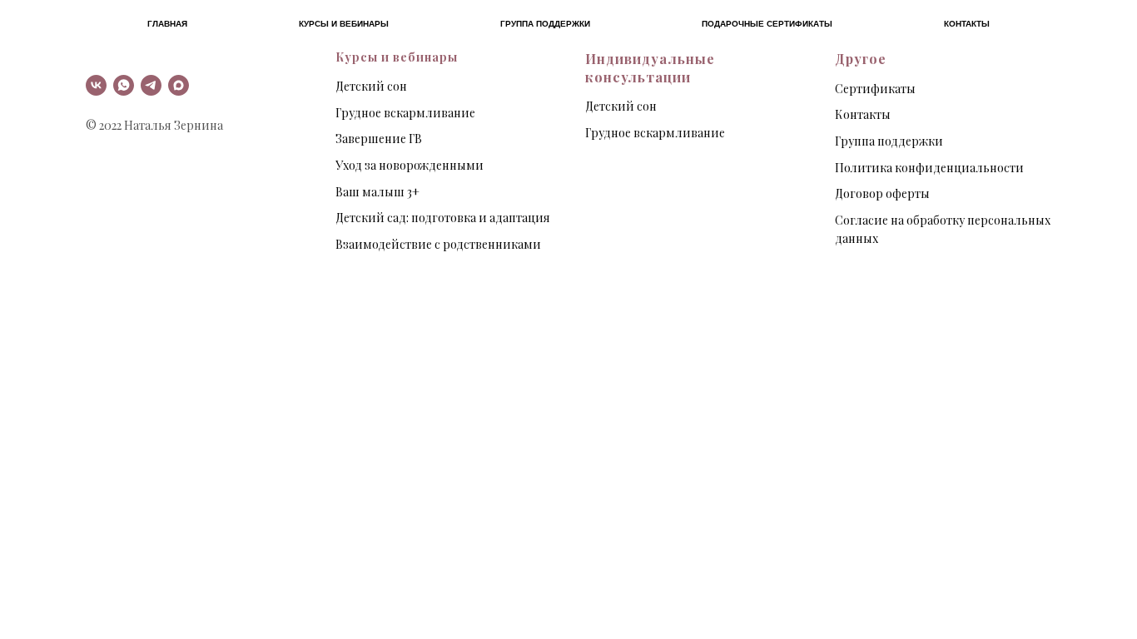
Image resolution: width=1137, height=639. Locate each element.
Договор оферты (882, 193)
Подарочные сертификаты (767, 23)
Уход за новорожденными (409, 165)
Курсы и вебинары (344, 23)
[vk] (96, 85)
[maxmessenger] (178, 85)
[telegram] (151, 85)
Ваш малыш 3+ (377, 192)
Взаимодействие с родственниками (438, 244)
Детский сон (371, 86)
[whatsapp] (123, 85)
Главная (167, 23)
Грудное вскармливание (405, 113)
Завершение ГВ (378, 138)
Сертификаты (875, 89)
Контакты (967, 23)
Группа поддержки (545, 23)
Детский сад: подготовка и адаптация (442, 217)
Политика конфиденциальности (929, 168)
